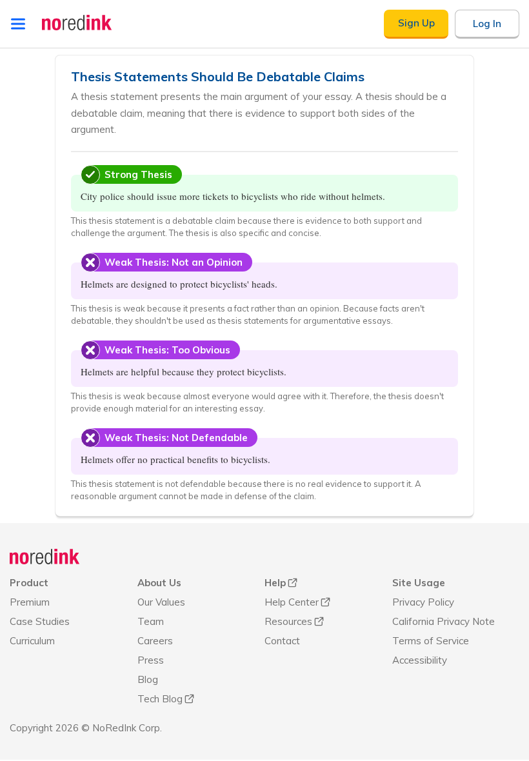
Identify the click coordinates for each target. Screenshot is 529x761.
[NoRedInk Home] (77, 22)
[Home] (45, 556)
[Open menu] (18, 24)
